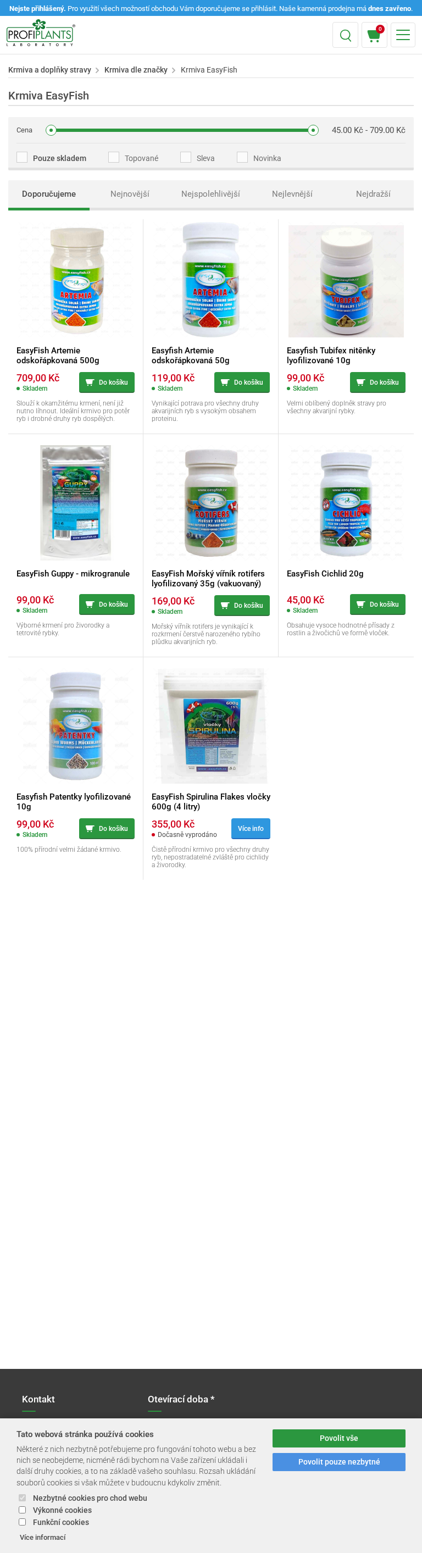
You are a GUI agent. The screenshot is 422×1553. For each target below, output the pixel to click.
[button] (345, 35)
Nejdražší (373, 194)
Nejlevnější (292, 194)
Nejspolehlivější (210, 194)
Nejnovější (129, 194)
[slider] (51, 130)
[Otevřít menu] (403, 35)
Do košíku (113, 382)
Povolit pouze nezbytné (339, 1462)
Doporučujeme (49, 194)
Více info (251, 829)
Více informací (42, 1537)
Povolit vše (339, 1438)
